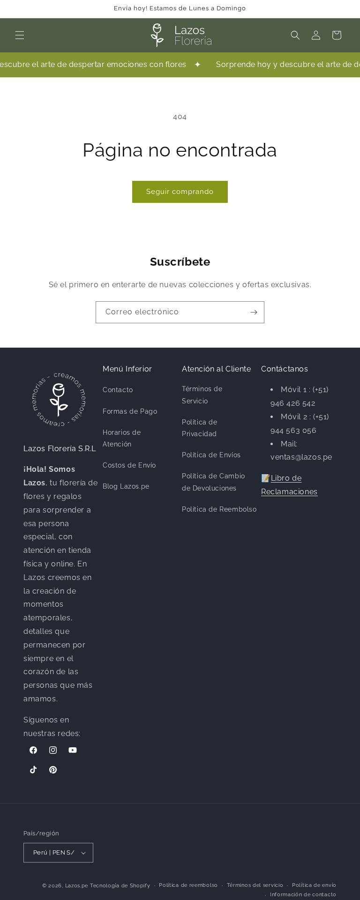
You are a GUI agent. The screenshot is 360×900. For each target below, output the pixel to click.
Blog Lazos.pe (126, 486)
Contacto (118, 390)
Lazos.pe (77, 886)
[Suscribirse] (253, 312)
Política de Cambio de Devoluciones (213, 481)
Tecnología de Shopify (120, 886)
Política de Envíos (211, 455)
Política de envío (314, 885)
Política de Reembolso (219, 509)
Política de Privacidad (200, 428)
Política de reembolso (188, 885)
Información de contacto (303, 895)
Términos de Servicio (202, 394)
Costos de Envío (129, 465)
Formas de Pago (130, 411)
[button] (19, 35)
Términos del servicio (255, 885)
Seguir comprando (180, 191)
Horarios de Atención (122, 438)
